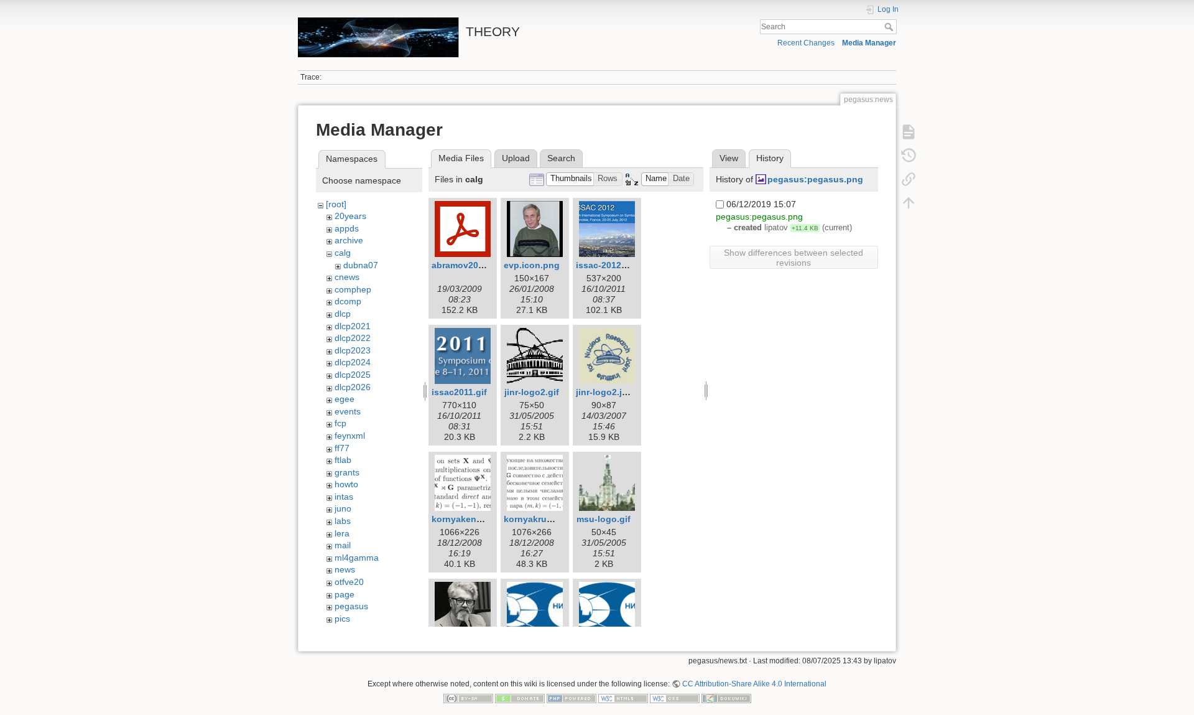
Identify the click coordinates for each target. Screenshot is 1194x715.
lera (342, 533)
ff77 (342, 448)
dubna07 (360, 265)
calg (343, 253)
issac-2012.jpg (606, 265)
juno (343, 508)
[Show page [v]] (908, 132)
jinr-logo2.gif (531, 392)
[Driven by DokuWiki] (726, 698)
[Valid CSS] (675, 698)
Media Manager (869, 43)
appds (347, 228)
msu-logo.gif (603, 519)
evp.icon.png (532, 265)
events (348, 411)
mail (343, 545)
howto (346, 484)
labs (343, 521)
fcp (340, 423)
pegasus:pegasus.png (815, 179)
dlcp (343, 314)
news (345, 569)
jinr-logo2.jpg (604, 392)
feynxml (350, 436)
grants (347, 472)
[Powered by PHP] (571, 698)
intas (344, 497)
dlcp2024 (353, 362)
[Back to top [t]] (908, 203)
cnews (347, 277)
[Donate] (520, 698)
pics (342, 619)
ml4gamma (357, 558)
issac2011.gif (459, 392)
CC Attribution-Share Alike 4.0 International (754, 684)
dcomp (348, 301)
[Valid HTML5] (623, 698)
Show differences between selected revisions (793, 258)
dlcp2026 (353, 387)
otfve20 (349, 582)
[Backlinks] (908, 179)
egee (344, 399)
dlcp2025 (353, 375)
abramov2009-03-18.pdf (481, 265)
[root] (336, 204)
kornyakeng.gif (464, 519)
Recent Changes (806, 43)
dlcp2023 (353, 350)
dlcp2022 (353, 338)
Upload (516, 158)
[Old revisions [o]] (908, 155)
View (729, 158)
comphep (353, 289)
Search (890, 26)
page (344, 594)
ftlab (343, 460)
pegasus (351, 606)
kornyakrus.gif (534, 519)
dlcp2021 (353, 326)
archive (349, 240)
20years (350, 216)
